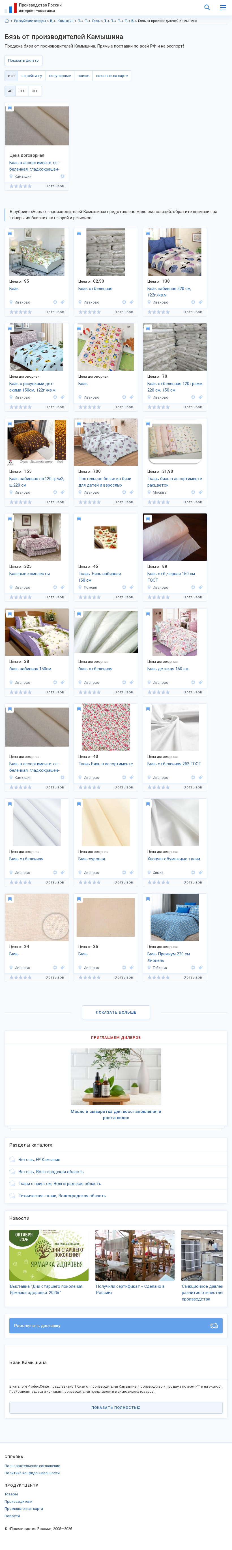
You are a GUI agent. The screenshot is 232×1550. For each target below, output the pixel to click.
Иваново (22, 302)
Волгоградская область (53, 21)
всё (11, 76)
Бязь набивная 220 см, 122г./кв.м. (169, 292)
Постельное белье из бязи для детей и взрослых (104, 482)
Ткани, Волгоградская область (121, 21)
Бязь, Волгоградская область (134, 21)
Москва (159, 492)
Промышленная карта (24, 1508)
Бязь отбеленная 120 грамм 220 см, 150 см (174, 387)
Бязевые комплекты (29, 573)
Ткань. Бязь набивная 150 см (99, 577)
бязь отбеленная (95, 668)
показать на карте (112, 76)
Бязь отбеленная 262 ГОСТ (174, 763)
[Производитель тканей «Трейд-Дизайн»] (193, 682)
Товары (11, 1494)
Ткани (88, 21)
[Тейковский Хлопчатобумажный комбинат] (193, 968)
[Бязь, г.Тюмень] (131, 587)
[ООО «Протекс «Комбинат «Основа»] (193, 397)
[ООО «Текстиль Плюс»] (124, 302)
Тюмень (90, 587)
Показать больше (116, 1012)
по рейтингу (32, 76)
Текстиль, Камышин (114, 21)
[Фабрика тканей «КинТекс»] (193, 492)
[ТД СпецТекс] (55, 682)
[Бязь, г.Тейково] (200, 968)
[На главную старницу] (7, 21)
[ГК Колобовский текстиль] (193, 777)
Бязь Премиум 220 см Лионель (168, 957)
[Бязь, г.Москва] (200, 492)
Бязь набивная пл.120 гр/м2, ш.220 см (36, 482)
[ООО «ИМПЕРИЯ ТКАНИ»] (193, 872)
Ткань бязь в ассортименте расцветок (174, 482)
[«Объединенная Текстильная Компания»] (124, 397)
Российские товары (30, 21)
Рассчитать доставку (37, 1325)
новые (83, 76)
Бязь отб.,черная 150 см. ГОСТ (171, 577)
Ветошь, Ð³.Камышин (39, 1159)
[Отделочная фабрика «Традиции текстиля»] (193, 302)
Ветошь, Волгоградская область (51, 1171)
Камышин (66, 21)
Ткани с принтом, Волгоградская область (59, 1183)
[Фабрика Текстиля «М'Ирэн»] (124, 587)
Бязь (96, 21)
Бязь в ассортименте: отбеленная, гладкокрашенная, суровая (34, 166)
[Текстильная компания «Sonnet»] (55, 587)
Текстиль (81, 21)
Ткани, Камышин (127, 21)
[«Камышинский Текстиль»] (62, 176)
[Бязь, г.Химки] (200, 872)
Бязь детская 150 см (167, 668)
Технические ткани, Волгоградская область (62, 1195)
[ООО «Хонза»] (55, 302)
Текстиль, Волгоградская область (107, 21)
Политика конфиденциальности (32, 1473)
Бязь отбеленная (95, 288)
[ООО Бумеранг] (193, 587)
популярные (60, 76)
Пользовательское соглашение (32, 1466)
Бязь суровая (91, 858)
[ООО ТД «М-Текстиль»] (55, 968)
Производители (18, 1501)
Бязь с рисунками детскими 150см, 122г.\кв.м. (32, 387)
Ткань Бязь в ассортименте (105, 763)
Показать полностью (116, 1407)
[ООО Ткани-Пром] (124, 968)
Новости (12, 1516)
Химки (158, 872)
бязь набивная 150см (30, 668)
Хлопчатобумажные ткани (173, 858)
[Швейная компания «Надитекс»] (124, 492)
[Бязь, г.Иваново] (62, 302)
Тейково (160, 968)
